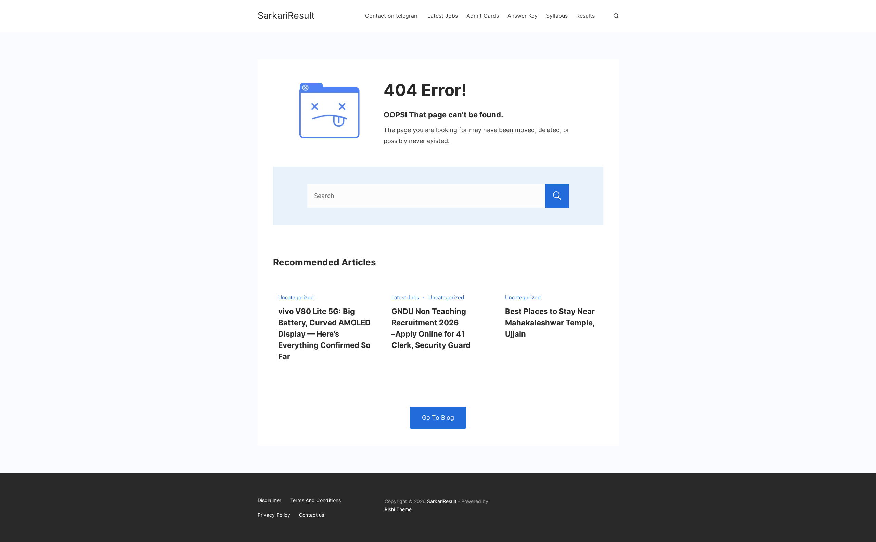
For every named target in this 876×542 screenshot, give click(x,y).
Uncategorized (296, 297)
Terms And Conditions (315, 500)
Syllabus (557, 15)
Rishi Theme (398, 509)
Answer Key (522, 15)
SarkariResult (286, 15)
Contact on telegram (392, 15)
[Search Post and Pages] (616, 15)
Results (585, 15)
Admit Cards (482, 15)
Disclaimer (270, 500)
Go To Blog (438, 417)
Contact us (311, 515)
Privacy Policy (274, 515)
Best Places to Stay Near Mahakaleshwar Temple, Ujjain (550, 322)
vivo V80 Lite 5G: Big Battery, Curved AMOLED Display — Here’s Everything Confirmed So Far (324, 334)
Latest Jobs (442, 15)
